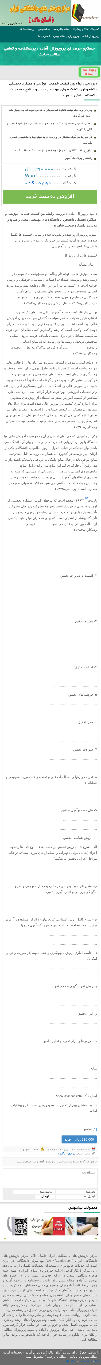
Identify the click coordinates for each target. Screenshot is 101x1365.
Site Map (70, 1361)
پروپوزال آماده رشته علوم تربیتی (36, 1161)
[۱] (95, 1129)
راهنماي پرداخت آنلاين (78, 158)
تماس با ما (44, 36)
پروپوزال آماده (90, 36)
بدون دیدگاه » (38, 183)
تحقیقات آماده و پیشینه (86, 29)
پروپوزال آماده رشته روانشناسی (78, 1161)
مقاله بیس (44, 29)
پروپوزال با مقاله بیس (66, 36)
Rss (97, 1361)
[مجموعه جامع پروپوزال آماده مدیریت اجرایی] (88, 1234)
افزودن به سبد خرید (50, 197)
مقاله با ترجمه (61, 29)
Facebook (86, 1361)
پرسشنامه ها (27, 29)
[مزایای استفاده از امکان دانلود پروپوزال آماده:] (17, 1234)
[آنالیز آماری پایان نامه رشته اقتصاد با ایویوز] (65, 1234)
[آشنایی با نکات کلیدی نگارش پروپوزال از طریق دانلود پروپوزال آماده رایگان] (41, 1234)
